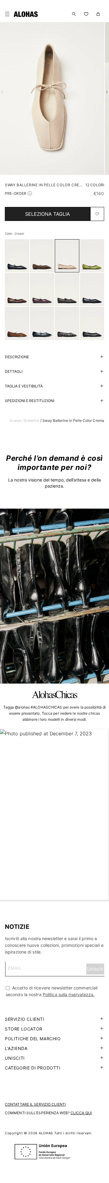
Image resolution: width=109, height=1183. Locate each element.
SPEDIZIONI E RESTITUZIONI (29, 400)
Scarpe (15, 420)
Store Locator (23, 1028)
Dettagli (13, 371)
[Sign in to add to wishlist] (97, 214)
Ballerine (31, 420)
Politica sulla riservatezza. (69, 994)
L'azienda (16, 1048)
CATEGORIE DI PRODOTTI (33, 1067)
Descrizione (17, 357)
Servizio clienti (25, 1019)
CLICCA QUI (81, 1113)
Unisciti (15, 1058)
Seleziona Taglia (47, 214)
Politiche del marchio (33, 1038)
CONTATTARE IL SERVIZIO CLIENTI (35, 1104)
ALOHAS (46, 1133)
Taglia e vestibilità (24, 386)
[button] (8, 14)
